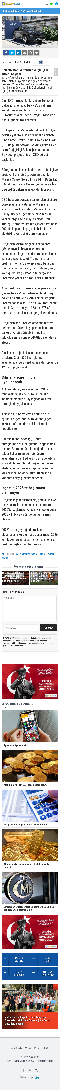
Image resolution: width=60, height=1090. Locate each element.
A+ (56, 69)
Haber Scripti (27, 1077)
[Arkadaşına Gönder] (24, 52)
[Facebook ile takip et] (24, 1070)
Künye (28, 1047)
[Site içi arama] (36, 1070)
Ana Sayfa (16, 1047)
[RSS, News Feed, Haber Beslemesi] (30, 1070)
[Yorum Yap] (37, 52)
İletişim (38, 1047)
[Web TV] (52, 4)
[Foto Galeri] (56, 4)
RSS (46, 1047)
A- (56, 74)
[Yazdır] (30, 52)
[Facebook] (6, 52)
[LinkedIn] (18, 52)
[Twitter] (12, 52)
